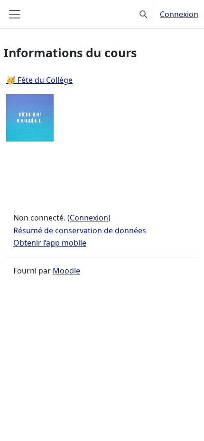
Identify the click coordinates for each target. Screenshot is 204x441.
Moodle (66, 270)
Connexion (179, 14)
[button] (143, 14)
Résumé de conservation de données (79, 230)
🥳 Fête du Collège (39, 80)
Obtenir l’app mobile (49, 243)
